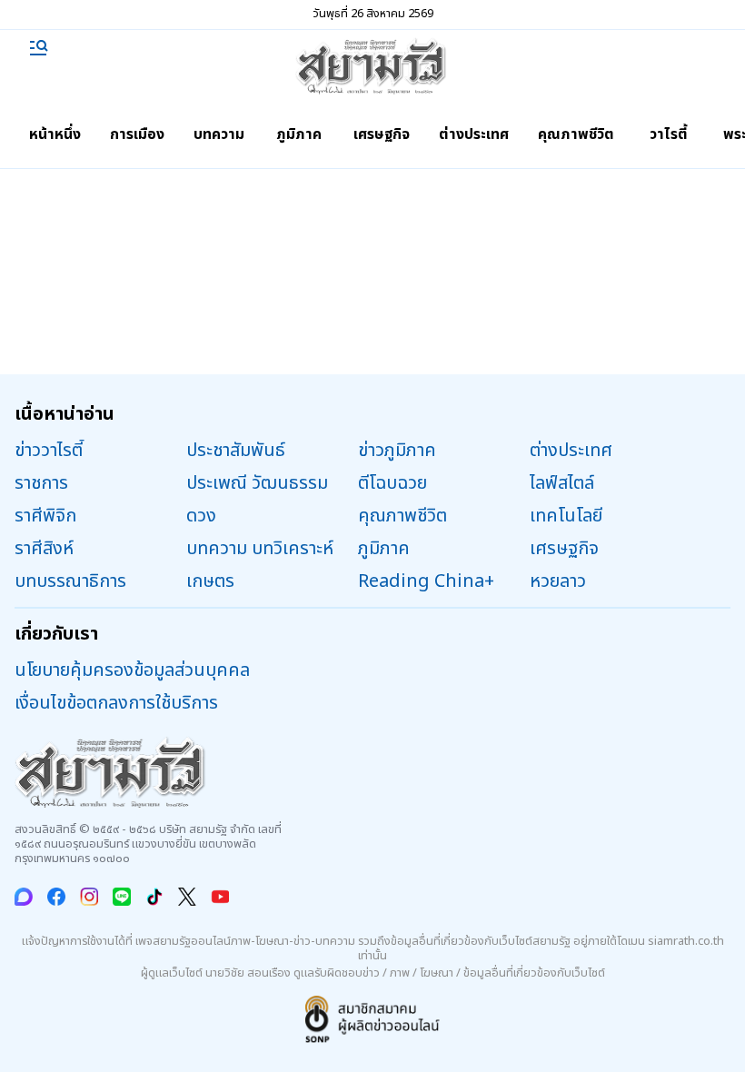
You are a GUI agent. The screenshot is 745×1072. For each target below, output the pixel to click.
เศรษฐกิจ (381, 134)
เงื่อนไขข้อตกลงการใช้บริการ (116, 703)
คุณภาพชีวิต (576, 134)
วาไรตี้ (669, 134)
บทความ (219, 134)
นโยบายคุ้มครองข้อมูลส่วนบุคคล (132, 670)
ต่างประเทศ (474, 134)
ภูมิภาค (299, 134)
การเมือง (137, 134)
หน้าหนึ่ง (55, 134)
